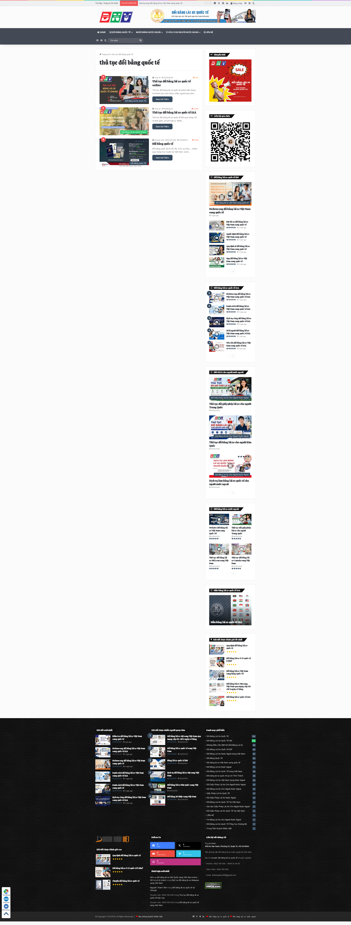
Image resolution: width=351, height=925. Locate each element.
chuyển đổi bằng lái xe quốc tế (224, 858)
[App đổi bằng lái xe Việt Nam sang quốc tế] (216, 262)
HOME (102, 32)
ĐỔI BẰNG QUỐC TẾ (121, 32)
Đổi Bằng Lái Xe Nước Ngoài (219, 767)
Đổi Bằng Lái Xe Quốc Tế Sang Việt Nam (224, 771)
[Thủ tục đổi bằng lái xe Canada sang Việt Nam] (241, 549)
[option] (230, 610)
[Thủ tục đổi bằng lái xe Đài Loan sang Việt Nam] (219, 549)
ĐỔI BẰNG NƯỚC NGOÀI (149, 32)
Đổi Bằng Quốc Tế (215, 758)
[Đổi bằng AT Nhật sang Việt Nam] (157, 800)
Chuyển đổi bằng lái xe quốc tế (125, 881)
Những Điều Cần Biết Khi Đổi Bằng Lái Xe (225, 745)
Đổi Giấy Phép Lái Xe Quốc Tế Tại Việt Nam (226, 811)
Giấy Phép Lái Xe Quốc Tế (218, 793)
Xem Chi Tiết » (162, 99)
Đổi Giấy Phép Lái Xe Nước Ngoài (221, 798)
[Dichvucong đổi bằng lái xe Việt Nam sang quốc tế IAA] (216, 298)
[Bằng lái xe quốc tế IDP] (157, 764)
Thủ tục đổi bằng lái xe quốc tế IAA (174, 112)
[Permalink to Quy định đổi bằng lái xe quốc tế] (216, 654)
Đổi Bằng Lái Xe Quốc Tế (218, 736)
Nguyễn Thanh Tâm (158, 887)
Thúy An (157, 78)
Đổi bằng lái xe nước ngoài (244, 916)
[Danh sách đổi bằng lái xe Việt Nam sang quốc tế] (102, 789)
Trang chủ (105, 54)
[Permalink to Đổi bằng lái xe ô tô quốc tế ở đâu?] (216, 667)
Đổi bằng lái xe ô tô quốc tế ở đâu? (127, 868)
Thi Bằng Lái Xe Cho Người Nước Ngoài (224, 820)
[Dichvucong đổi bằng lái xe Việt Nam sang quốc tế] (102, 764)
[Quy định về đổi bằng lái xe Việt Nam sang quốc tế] (216, 250)
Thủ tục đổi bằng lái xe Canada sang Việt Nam (241, 560)
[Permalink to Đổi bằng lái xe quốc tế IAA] (216, 705)
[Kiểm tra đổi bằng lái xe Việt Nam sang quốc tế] (102, 740)
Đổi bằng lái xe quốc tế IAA (238, 697)
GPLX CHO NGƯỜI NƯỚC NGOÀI (183, 32)
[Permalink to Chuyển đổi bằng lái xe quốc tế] (102, 889)
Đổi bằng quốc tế (162, 144)
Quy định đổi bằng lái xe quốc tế (126, 855)
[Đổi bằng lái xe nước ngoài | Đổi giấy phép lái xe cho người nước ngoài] (115, 17)
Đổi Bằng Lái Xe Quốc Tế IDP (219, 749)
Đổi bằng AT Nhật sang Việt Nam (181, 796)
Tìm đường (6, 895)
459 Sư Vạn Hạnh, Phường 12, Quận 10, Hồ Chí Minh (227, 846)
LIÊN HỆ (209, 32)
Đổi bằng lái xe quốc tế (219, 916)
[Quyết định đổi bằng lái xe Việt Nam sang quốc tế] (216, 238)
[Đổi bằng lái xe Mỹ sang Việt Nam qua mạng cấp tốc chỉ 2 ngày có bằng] (157, 740)
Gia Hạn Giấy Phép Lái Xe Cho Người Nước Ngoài (228, 806)
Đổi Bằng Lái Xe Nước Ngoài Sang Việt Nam (226, 754)
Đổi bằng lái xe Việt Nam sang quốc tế (223, 762)
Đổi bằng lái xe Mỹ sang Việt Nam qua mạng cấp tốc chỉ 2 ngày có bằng (238, 686)
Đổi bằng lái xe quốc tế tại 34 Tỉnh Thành (225, 776)
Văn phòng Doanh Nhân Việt (150, 916)
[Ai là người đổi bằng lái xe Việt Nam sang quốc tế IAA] (216, 334)
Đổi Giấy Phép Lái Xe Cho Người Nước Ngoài (226, 784)
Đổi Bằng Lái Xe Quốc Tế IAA (219, 741)
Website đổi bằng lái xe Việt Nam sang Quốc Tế (218, 530)
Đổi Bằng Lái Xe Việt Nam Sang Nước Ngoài (226, 780)
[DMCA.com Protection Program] (213, 888)
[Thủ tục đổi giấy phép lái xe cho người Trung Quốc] (241, 519)
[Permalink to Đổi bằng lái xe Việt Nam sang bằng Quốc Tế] (216, 679)
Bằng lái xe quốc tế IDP (177, 760)
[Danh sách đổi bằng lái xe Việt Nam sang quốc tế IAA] (216, 310)
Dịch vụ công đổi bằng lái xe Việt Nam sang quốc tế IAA (163, 3)
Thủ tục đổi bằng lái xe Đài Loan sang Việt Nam (219, 560)
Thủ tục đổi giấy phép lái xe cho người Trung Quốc (241, 530)
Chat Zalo (6, 902)
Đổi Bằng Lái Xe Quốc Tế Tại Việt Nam (223, 802)
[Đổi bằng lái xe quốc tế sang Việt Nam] (157, 752)
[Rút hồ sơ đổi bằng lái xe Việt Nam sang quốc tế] (216, 225)
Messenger (6, 910)
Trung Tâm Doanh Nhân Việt (219, 828)
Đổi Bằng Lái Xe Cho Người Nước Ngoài (224, 789)
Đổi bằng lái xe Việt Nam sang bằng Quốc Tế (237, 672)
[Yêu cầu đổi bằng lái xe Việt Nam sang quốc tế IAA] (216, 346)
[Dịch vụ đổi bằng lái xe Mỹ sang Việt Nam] (157, 776)
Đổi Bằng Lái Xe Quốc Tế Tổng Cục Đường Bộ (227, 824)
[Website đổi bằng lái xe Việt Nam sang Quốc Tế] (219, 519)
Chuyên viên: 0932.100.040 (165, 140)
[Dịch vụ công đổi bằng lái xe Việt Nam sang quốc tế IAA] (216, 322)
